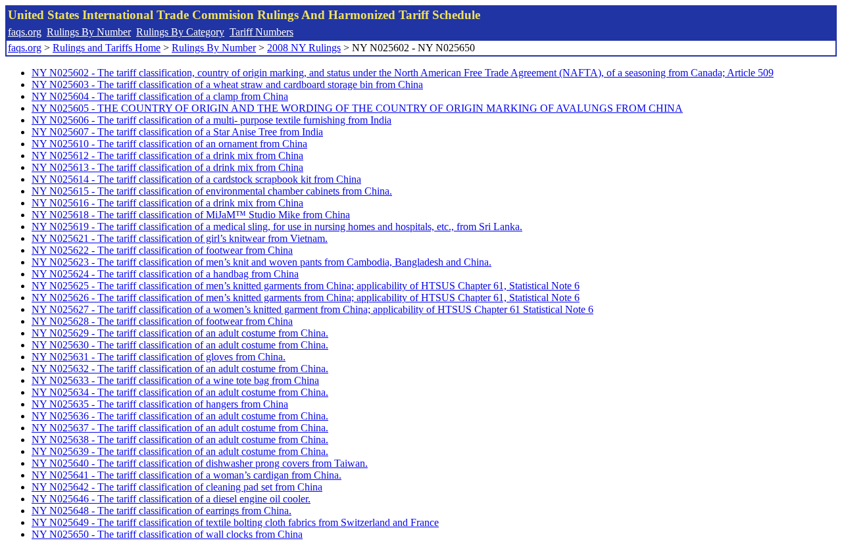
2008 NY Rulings (304, 47)
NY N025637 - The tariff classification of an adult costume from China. (180, 427)
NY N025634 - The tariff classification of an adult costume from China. (180, 392)
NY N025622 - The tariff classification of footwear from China (162, 250)
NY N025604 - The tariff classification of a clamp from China (160, 96)
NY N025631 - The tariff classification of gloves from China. (158, 356)
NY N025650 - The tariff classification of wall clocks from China (167, 534)
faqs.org (24, 31)
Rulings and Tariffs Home (107, 47)
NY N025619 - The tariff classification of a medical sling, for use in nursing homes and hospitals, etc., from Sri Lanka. (277, 226)
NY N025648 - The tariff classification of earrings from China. (161, 510)
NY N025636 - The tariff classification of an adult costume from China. (180, 415)
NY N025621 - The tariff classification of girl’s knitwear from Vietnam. (180, 238)
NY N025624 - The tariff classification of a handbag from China (165, 273)
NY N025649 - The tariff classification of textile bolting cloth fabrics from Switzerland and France (235, 522)
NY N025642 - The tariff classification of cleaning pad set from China (177, 486)
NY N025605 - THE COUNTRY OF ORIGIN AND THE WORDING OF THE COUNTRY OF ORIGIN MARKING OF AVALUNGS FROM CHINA (357, 108)
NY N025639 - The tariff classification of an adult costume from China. (180, 451)
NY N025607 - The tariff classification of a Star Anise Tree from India (177, 131)
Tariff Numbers (261, 31)
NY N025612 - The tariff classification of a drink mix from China (167, 155)
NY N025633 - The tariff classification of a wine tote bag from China (175, 380)
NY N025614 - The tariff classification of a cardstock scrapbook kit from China (196, 179)
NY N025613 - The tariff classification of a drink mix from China (167, 167)
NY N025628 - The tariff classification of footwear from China (162, 321)
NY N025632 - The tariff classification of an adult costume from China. (180, 368)
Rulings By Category (180, 31)
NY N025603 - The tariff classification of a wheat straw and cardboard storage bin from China (227, 84)
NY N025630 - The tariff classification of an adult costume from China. (180, 344)
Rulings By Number (89, 31)
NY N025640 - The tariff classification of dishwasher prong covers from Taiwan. (200, 463)
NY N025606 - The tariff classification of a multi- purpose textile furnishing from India (211, 120)
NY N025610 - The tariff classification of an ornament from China (169, 143)
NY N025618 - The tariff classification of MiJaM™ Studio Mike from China (191, 214)
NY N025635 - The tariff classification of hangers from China (160, 404)
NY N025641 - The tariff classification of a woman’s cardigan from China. (186, 475)
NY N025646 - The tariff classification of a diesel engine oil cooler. (171, 498)
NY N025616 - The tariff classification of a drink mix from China (167, 202)
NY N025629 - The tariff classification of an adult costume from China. (180, 333)
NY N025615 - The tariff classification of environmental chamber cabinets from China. (212, 191)
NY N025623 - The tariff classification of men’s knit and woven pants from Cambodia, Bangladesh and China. (261, 262)
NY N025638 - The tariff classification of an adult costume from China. (180, 439)
